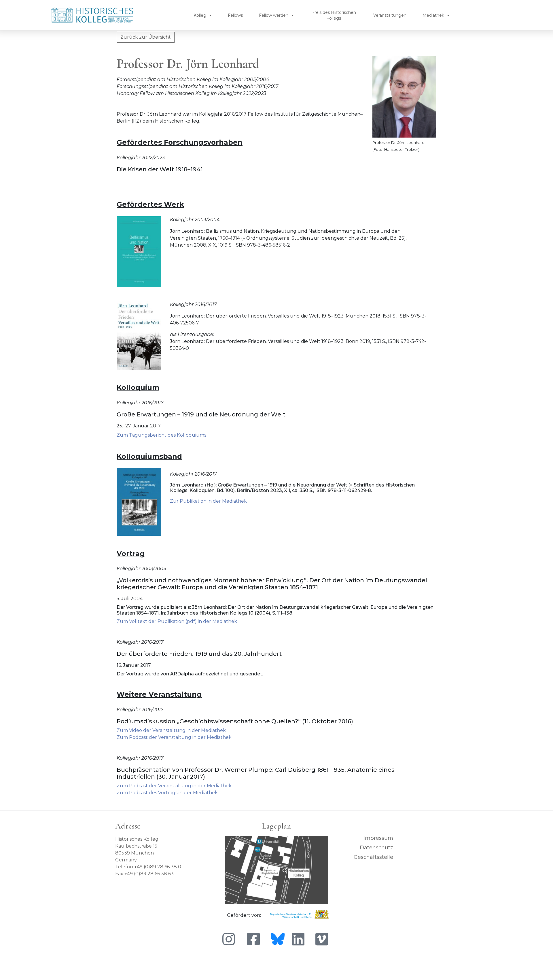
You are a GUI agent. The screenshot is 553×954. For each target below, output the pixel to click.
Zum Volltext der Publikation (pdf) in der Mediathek (177, 621)
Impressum (378, 838)
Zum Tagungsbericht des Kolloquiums (161, 435)
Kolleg (200, 15)
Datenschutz (376, 847)
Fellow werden (273, 15)
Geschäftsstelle (373, 857)
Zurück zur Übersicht (145, 37)
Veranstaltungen (389, 15)
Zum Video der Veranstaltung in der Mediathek (171, 730)
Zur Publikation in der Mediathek (208, 501)
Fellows (235, 15)
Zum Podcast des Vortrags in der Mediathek (167, 792)
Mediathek (433, 15)
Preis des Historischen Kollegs (333, 15)
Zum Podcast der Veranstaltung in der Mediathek (174, 737)
